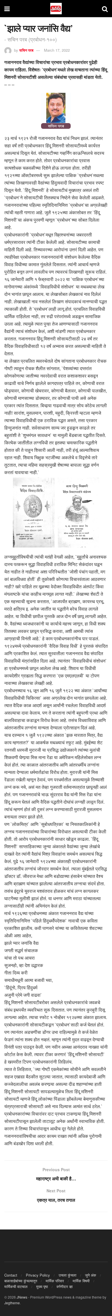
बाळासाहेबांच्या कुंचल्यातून (20, 1280)
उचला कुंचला (67, 1275)
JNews (22, 1297)
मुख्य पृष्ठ (42, 1286)
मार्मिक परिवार (55, 1280)
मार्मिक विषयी (81, 1280)
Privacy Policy (38, 1275)
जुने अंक (90, 1275)
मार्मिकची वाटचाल (16, 1286)
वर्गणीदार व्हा (65, 1286)
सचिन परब (26, 50)
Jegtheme (12, 1302)
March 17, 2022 (57, 50)
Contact (10, 1275)
